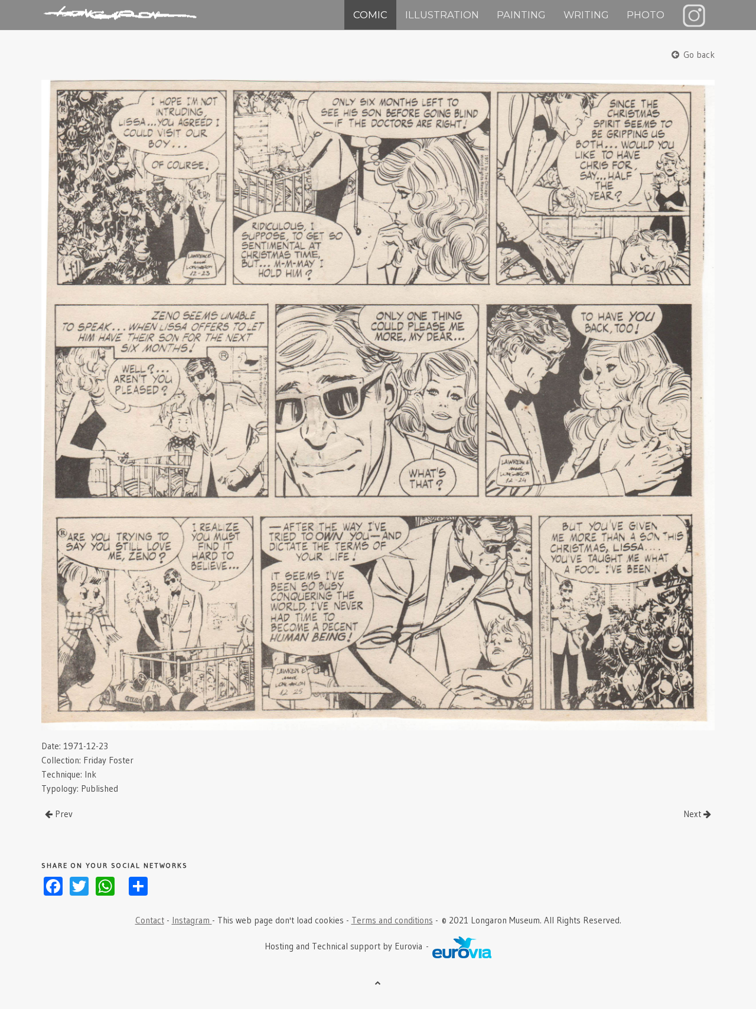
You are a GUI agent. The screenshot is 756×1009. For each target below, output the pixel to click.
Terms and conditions (392, 920)
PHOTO (645, 15)
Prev (63, 813)
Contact (149, 920)
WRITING (586, 15)
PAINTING (521, 15)
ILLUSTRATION (442, 15)
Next (693, 813)
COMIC (370, 15)
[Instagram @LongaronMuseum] (694, 15)
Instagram (192, 920)
